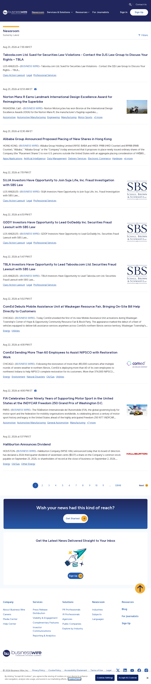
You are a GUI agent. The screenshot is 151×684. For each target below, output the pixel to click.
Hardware (117, 158)
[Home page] (15, 12)
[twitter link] (118, 670)
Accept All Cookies (128, 677)
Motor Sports (85, 117)
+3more (98, 117)
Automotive (9, 117)
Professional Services (44, 75)
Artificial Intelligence (35, 158)
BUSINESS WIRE (30, 66)
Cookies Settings (105, 677)
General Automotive (58, 422)
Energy (6, 330)
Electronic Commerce (99, 158)
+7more (91, 422)
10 (96, 485)
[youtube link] (132, 670)
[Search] (130, 4)
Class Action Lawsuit (14, 75)
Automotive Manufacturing (31, 117)
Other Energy (28, 463)
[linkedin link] (125, 670)
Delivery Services (77, 158)
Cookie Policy (74, 679)
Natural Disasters (36, 376)
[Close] (147, 678)
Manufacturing (69, 117)
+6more (128, 158)
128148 (118, 485)
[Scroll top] (140, 588)
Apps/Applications (12, 158)
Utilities (16, 330)
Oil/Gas (50, 376)
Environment (18, 376)
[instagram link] (146, 670)
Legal (29, 75)
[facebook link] (139, 670)
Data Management (57, 158)
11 (103, 485)
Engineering (53, 117)
